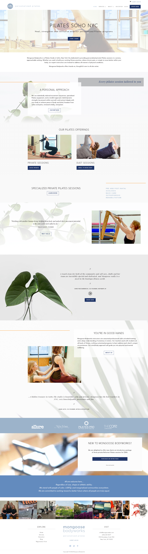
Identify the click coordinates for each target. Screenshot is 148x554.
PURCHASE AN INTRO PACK (110, 458)
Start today (74, 38)
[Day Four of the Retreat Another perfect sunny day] (46, 510)
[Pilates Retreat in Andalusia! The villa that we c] (83, 510)
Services (101, 6)
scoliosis (111, 191)
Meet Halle (46, 234)
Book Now (135, 6)
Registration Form (41, 541)
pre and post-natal (116, 188)
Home (95, 6)
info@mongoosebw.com (106, 532)
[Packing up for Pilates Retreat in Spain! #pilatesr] (101, 510)
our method (54, 110)
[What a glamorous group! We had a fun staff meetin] (9, 510)
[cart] (130, 2)
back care (111, 193)
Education (119, 6)
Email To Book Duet (85, 167)
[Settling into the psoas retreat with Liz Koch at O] (27, 510)
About (110, 6)
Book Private (34, 167)
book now (90, 299)
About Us (108, 352)
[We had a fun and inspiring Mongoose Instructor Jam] (120, 510)
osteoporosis (113, 195)
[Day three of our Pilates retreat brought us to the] (65, 510)
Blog (126, 6)
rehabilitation (113, 197)
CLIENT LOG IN (136, 1)
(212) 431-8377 (106, 535)
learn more (52, 193)
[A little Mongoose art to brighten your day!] (139, 510)
